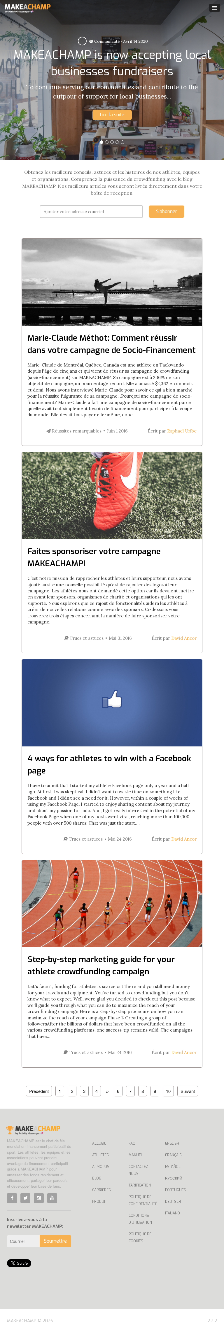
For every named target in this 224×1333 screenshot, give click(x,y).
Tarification (140, 1185)
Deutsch (173, 1201)
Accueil (99, 1143)
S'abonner (166, 211)
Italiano (172, 1213)
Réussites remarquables (76, 431)
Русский (173, 1178)
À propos (100, 1166)
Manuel (136, 1155)
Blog (96, 1178)
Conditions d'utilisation (140, 1219)
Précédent (39, 1091)
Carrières (101, 1190)
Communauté (106, 41)
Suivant (188, 1091)
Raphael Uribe (182, 431)
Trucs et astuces (86, 638)
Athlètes (100, 1155)
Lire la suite (112, 115)
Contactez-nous (139, 1170)
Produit (99, 1201)
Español (172, 1166)
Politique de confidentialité (142, 1200)
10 (168, 1091)
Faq (132, 1143)
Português (175, 1190)
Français (173, 1155)
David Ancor (184, 638)
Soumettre (55, 1241)
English (172, 1143)
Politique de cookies (140, 1237)
